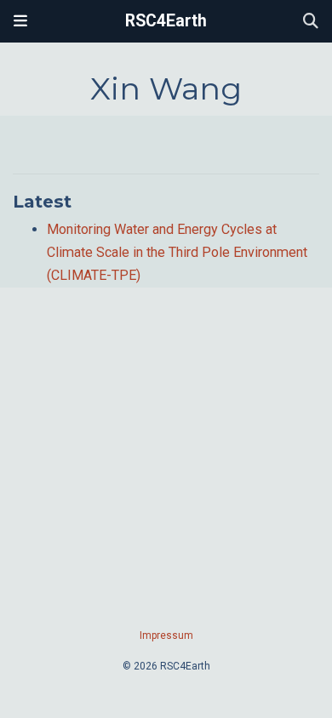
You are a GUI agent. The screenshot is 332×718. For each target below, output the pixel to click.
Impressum (166, 635)
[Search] (310, 21)
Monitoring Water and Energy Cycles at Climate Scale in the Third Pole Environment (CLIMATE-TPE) (177, 251)
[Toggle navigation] (20, 21)
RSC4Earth (166, 21)
